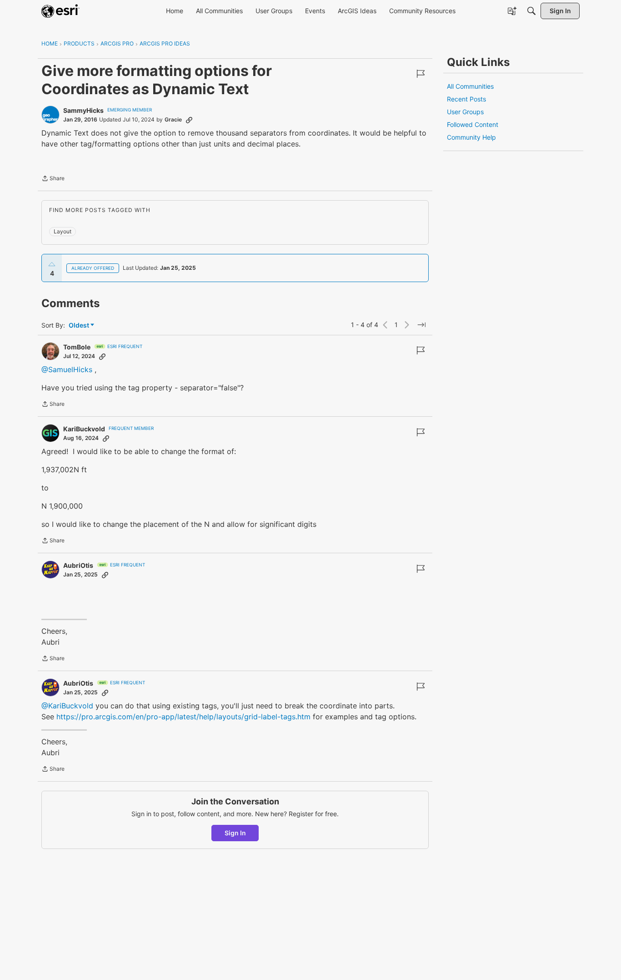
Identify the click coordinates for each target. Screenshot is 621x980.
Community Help (471, 137)
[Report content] (420, 74)
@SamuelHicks (66, 369)
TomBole (76, 347)
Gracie (173, 119)
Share (53, 179)
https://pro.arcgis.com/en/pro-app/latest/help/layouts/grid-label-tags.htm (183, 716)
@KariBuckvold (67, 705)
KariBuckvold (84, 429)
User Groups (465, 112)
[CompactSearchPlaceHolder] (531, 11)
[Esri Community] (60, 11)
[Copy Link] (189, 120)
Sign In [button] (235, 833)
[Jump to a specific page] (421, 325)
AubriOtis (78, 565)
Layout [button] (62, 231)
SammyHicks (83, 110)
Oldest (79, 325)
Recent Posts (466, 99)
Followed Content (472, 124)
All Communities (470, 86)
